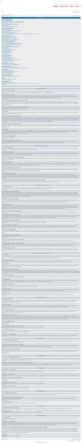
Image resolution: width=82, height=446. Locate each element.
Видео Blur (64, 4)
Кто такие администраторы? (6, 55)
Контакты (77, 4)
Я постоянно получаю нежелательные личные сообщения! (11, 64)
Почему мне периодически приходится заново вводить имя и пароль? (13, 21)
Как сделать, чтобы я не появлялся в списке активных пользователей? (13, 22)
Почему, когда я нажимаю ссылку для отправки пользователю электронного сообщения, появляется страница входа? (20, 33)
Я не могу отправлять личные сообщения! (8, 63)
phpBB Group (32, 418)
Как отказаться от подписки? (6, 76)
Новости (56, 6)
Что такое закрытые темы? (6, 52)
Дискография (64, 6)
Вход (3, 11)
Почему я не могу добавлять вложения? (8, 41)
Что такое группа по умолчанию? (7, 60)
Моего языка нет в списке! (6, 31)
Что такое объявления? (5, 51)
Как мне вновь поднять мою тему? (7, 45)
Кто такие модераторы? (5, 56)
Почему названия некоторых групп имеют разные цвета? (11, 59)
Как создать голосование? (6, 38)
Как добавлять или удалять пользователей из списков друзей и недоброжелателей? (15, 67)
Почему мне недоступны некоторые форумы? (9, 40)
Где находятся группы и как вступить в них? (9, 58)
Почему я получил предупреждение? (7, 42)
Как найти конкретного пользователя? (8, 72)
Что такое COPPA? (5, 25)
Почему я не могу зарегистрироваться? (8, 26)
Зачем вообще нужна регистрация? (7, 20)
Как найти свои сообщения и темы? (7, 73)
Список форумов (4, 439)
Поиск (79, 11)
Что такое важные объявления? (7, 50)
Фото (77, 6)
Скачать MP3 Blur (69, 4)
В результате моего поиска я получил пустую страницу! (10, 71)
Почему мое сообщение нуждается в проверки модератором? (11, 44)
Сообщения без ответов (4, 14)
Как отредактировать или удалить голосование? (9, 39)
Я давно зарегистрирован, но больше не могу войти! (10, 24)
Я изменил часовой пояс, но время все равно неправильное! (11, 30)
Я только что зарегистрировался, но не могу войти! (10, 23)
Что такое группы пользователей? (7, 57)
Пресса (71, 6)
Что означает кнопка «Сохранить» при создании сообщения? (11, 43)
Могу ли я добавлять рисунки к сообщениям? (9, 49)
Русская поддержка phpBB (41, 442)
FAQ (76, 11)
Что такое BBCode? (5, 47)
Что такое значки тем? (5, 53)
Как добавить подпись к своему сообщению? (9, 37)
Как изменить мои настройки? (6, 29)
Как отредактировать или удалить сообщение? (9, 36)
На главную (55, 4)
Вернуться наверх (4, 98)
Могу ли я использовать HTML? (7, 48)
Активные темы (11, 14)
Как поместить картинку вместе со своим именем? (10, 32)
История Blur (60, 4)
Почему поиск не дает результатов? (7, 70)
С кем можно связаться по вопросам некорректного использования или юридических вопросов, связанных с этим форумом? (21, 83)
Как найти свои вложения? (6, 79)
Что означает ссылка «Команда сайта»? (8, 61)
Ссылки (74, 4)
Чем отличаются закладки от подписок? (8, 75)
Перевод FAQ (4, 84)
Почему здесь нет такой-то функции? (8, 82)
